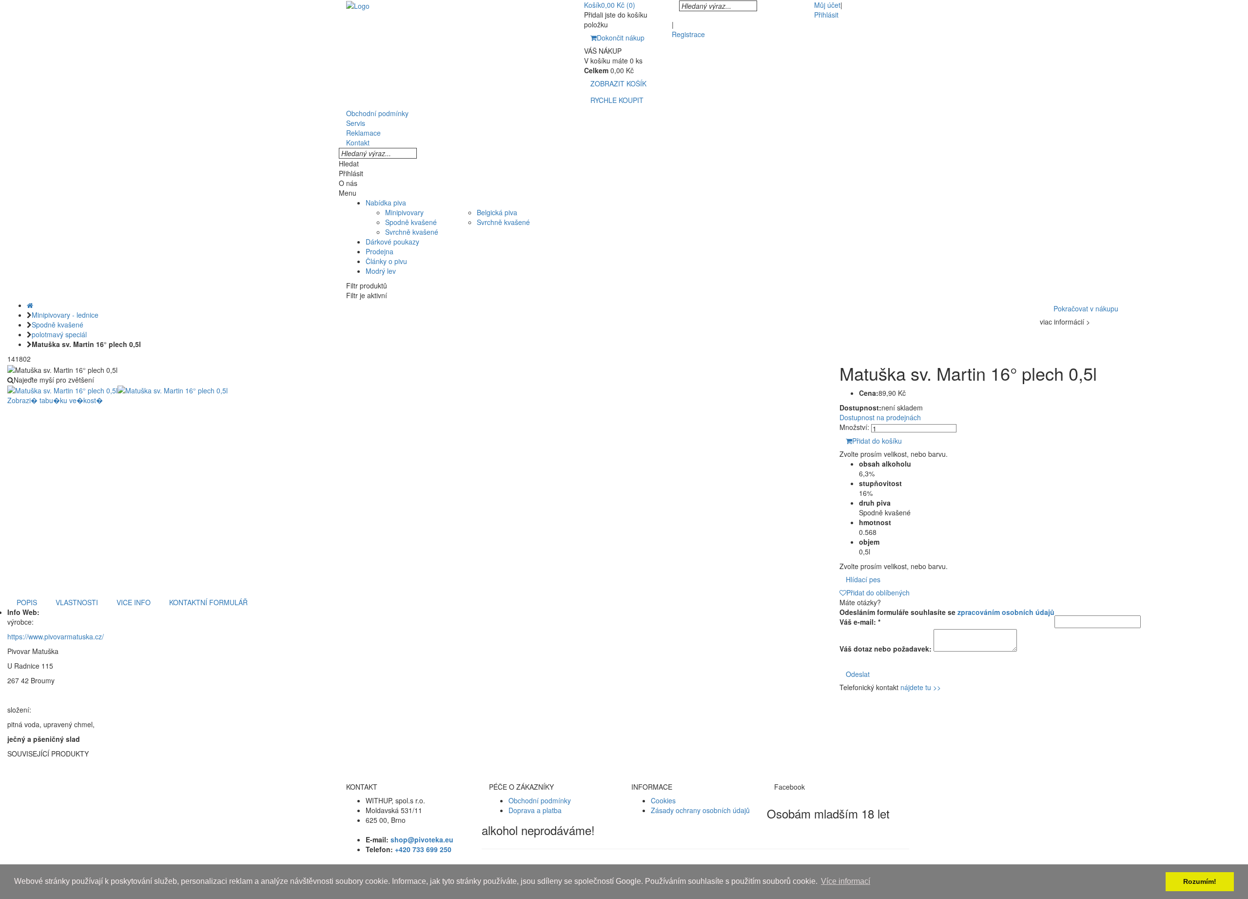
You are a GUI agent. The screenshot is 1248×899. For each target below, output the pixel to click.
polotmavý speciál (59, 334)
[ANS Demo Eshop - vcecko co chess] (358, 5)
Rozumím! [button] (1199, 881)
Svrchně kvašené (411, 232)
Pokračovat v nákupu (1085, 308)
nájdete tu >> (920, 687)
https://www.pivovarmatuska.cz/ (55, 636)
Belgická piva (497, 212)
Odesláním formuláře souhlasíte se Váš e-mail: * (946, 617)
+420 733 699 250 (423, 849)
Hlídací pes (863, 579)
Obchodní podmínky (539, 800)
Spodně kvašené (411, 222)
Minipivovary (404, 212)
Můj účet (827, 5)
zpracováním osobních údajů (1005, 612)
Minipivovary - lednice (65, 315)
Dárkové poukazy (392, 241)
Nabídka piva (386, 202)
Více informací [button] (845, 881)
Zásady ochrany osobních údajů (700, 810)
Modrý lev (381, 271)
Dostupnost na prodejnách (880, 417)
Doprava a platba (535, 810)
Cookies (663, 800)
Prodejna (379, 251)
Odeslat (858, 674)
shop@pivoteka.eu (421, 839)
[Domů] (30, 305)
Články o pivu (386, 261)
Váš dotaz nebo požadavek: (885, 649)
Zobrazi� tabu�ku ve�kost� (55, 400)
